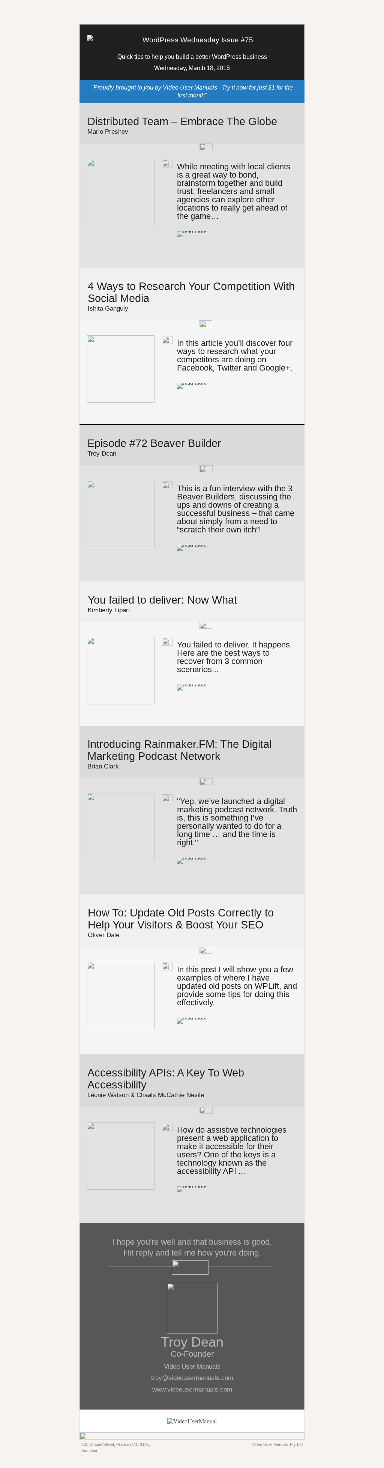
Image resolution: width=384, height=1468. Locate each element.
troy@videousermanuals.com (192, 1377)
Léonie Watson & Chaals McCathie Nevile (145, 1095)
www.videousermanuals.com (192, 1389)
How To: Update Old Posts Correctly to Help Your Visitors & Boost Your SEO (181, 919)
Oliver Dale (103, 935)
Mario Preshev (107, 131)
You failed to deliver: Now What (162, 600)
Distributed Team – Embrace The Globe (182, 121)
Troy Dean (101, 453)
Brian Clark (103, 766)
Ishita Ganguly (108, 308)
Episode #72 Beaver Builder (154, 443)
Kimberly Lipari (109, 610)
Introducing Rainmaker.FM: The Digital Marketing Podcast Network (179, 750)
